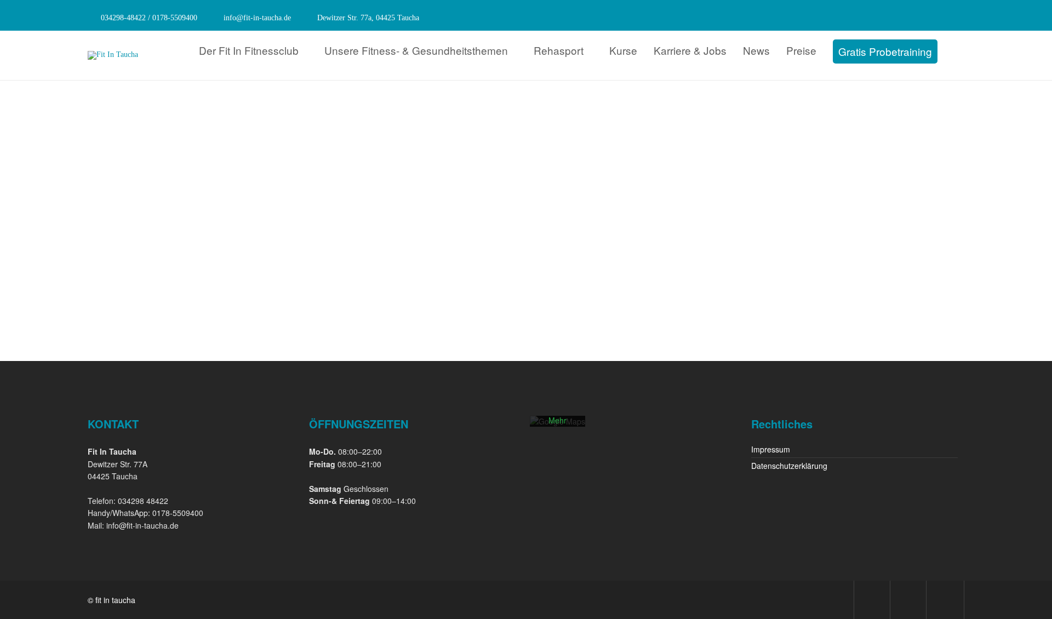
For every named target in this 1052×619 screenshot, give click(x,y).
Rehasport (559, 50)
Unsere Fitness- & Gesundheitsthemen (416, 50)
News (756, 50)
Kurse (623, 50)
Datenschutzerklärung (789, 465)
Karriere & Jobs (690, 50)
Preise (801, 50)
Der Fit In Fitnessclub (249, 50)
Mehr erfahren (558, 426)
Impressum (770, 449)
